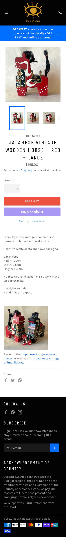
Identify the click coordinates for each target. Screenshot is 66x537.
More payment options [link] (32, 221)
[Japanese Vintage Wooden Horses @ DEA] (26, 350)
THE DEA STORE (20, 518)
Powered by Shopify (39, 518)
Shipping (26, 170)
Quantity (9, 180)
